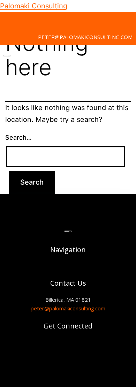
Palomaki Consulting (33, 6)
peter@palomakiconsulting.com (68, 308)
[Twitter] (8, 20)
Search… (18, 137)
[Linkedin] (24, 20)
